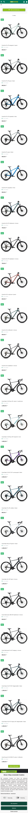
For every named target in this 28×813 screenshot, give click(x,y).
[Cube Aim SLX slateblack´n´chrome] (14, 351)
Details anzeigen (14, 811)
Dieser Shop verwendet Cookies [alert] (14, 775)
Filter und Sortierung (14, 9)
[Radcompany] (14, 1)
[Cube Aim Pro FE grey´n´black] (14, 66)
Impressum (13, 793)
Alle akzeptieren (14, 803)
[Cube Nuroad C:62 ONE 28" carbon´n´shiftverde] (14, 742)
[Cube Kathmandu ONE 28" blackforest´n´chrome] (14, 600)
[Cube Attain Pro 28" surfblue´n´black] (14, 493)
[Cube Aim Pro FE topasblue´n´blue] (14, 102)
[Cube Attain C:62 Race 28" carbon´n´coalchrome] (14, 386)
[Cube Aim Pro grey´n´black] (14, 137)
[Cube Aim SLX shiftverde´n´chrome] (14, 315)
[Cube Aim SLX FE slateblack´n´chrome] (14, 244)
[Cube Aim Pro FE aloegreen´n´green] (14, 30)
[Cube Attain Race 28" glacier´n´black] (14, 529)
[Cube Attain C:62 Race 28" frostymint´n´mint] (14, 422)
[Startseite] (1, 4)
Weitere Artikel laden (14, 766)
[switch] (4, 797)
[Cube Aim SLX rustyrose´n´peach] (14, 280)
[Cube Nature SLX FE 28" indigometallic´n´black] (14, 671)
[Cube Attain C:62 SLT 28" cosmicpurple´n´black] (14, 458)
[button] (24, 2)
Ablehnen (14, 808)
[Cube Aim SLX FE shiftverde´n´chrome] (14, 208)
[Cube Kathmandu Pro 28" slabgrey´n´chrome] (14, 636)
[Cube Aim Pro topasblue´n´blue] (14, 173)
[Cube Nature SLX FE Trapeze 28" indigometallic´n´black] (14, 707)
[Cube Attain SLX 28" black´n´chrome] (14, 564)
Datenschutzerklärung (5, 793)
